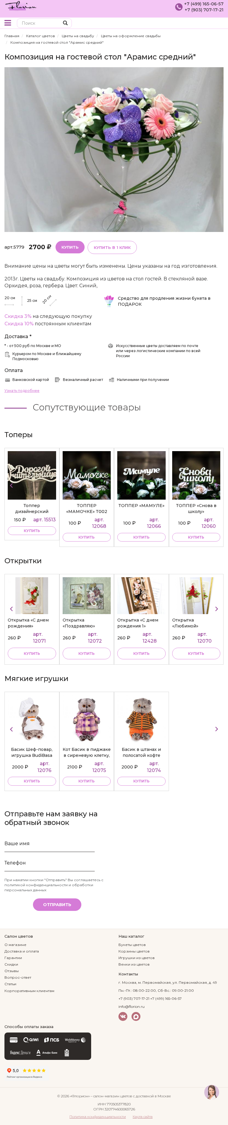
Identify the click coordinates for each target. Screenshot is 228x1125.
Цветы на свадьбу (78, 36)
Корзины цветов (134, 951)
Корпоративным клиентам (29, 991)
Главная (11, 36)
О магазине (15, 944)
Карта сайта (143, 1116)
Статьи (10, 984)
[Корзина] (219, 23)
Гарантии (13, 957)
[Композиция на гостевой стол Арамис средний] (114, 149)
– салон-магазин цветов (111, 1096)
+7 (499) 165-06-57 (204, 4)
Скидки (11, 964)
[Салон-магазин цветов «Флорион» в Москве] (20, 5)
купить (32, 530)
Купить (70, 247)
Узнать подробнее (21, 390)
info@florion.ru (131, 1006)
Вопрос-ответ (17, 977)
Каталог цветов (40, 36)
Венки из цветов (134, 964)
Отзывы (11, 971)
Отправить (57, 904)
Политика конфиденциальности (97, 1116)
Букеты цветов (132, 944)
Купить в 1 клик (112, 247)
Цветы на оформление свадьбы (131, 36)
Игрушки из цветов (136, 957)
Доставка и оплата (21, 951)
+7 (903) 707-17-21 (204, 9)
